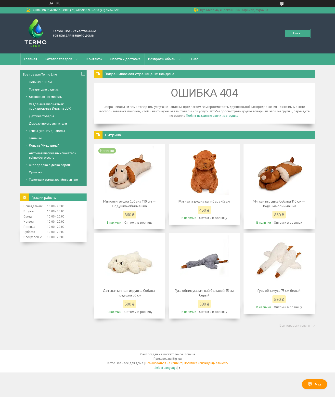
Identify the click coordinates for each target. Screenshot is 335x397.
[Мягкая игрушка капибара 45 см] (204, 170)
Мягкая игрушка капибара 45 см (204, 201)
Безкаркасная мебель (45, 97)
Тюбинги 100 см (40, 82)
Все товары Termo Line (40, 74)
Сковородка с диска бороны (50, 165)
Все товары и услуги (295, 325)
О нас (194, 59)
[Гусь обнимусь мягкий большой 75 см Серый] (204, 259)
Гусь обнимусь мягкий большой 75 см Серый (204, 292)
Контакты (94, 59)
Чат (318, 384)
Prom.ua (189, 354)
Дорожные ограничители (48, 123)
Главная (30, 59)
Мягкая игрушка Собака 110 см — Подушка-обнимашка (129, 203)
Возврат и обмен (161, 59)
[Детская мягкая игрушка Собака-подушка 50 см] (129, 259)
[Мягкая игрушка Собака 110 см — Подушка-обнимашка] (279, 170)
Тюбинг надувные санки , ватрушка (212, 115)
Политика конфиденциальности (206, 363)
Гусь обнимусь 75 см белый (279, 290)
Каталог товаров (58, 59)
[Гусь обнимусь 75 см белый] (279, 259)
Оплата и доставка (125, 59)
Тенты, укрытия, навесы (47, 131)
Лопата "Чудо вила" (44, 145)
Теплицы (35, 138)
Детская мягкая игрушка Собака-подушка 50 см (129, 292)
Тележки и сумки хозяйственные (53, 179)
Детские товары (41, 116)
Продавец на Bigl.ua (168, 358)
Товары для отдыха (44, 89)
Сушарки (35, 172)
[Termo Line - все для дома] (35, 33)
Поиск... (297, 33)
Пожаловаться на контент (163, 363)
